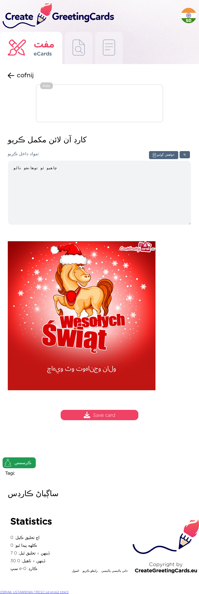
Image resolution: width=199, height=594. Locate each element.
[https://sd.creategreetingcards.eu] (90, 16)
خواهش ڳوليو (165, 154)
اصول (75, 570)
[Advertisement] (99, 104)
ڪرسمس (23, 463)
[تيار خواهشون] (79, 48)
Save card (104, 415)
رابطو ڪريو (90, 570)
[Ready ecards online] (109, 48)
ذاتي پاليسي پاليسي (114, 570)
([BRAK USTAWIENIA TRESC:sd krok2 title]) (34, 592)
